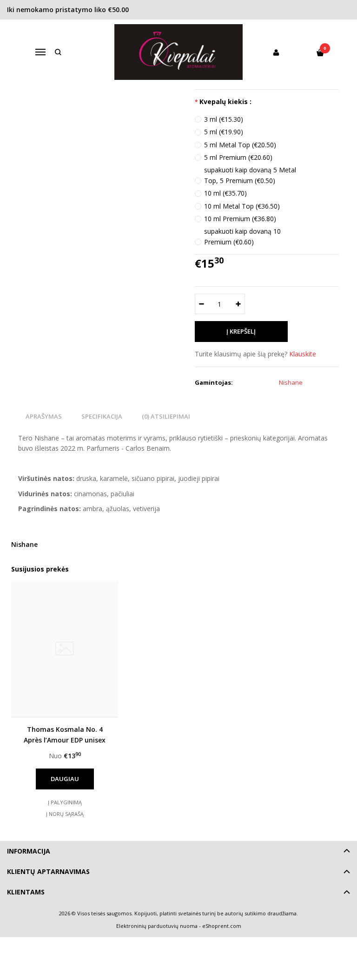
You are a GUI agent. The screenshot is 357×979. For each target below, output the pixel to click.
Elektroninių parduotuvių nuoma (157, 925)
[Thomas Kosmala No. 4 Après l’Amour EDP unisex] (64, 649)
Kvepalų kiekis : (225, 101)
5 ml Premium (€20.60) (238, 157)
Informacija (28, 851)
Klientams (26, 891)
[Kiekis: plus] (238, 304)
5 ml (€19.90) (223, 131)
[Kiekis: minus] (201, 304)
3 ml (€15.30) (223, 119)
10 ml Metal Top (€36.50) (242, 206)
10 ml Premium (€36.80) (240, 218)
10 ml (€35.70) (225, 193)
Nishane (24, 544)
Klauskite (302, 353)
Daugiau (65, 779)
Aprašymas (44, 416)
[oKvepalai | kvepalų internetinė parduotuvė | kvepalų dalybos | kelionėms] (178, 52)
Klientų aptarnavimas (48, 871)
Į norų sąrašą (65, 813)
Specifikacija (101, 416)
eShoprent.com (221, 925)
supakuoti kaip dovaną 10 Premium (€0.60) (242, 236)
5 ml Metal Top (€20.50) (240, 144)
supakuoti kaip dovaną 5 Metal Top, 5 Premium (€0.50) (250, 174)
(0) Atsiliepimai (166, 416)
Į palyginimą (65, 802)
